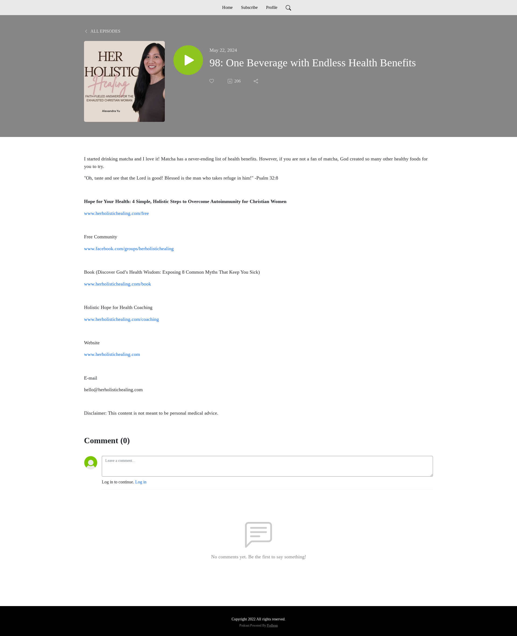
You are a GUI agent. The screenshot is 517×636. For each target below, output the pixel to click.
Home (227, 7)
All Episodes (105, 31)
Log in (140, 482)
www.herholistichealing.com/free (116, 213)
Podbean (272, 625)
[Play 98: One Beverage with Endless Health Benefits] (188, 60)
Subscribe (249, 7)
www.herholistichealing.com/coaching (121, 319)
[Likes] (212, 81)
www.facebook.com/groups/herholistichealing (129, 248)
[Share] (256, 81)
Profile (271, 7)
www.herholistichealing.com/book (117, 284)
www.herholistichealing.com (112, 354)
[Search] (288, 7)
